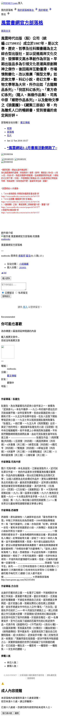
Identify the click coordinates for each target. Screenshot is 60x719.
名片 (9, 135)
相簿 (9, 128)
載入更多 (6, 278)
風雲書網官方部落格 (22, 22)
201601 (22, 267)
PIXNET (13, 675)
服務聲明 (31, 678)
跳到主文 (5, 31)
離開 (17, 713)
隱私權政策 (51, 675)
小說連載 (24, 264)
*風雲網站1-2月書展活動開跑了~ (32, 148)
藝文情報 (25, 122)
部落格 (10, 132)
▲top (3, 272)
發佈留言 (6, 296)
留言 (28, 255)
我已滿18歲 (7, 713)
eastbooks (5, 239)
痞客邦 (21, 255)
